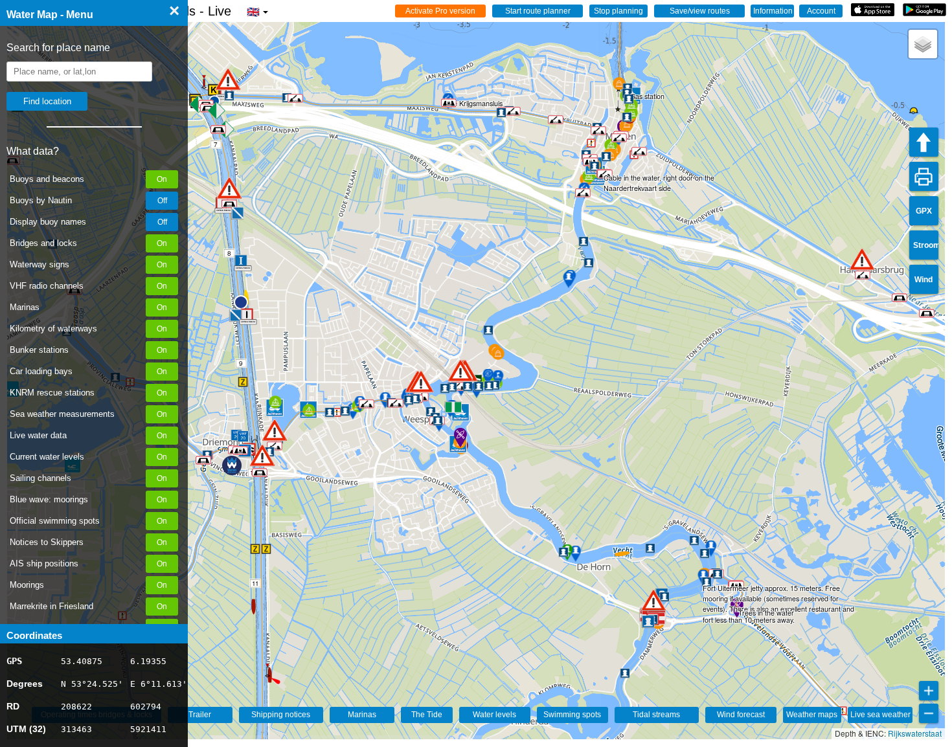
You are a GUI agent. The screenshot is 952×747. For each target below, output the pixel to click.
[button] (653, 600)
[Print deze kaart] (923, 176)
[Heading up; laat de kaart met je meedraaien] (923, 142)
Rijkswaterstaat (915, 733)
